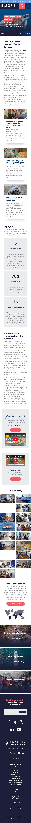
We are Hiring (15, 776)
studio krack (24, 821)
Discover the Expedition (15, 604)
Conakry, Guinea (17, 638)
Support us (15, 772)
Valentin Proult (18, 426)
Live (22, 6)
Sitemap (20, 819)
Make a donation (15, 774)
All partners (15, 807)
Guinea (6, 54)
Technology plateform (15, 782)
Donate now (4, 1)
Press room (15, 758)
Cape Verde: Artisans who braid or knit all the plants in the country (15, 162)
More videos (15, 430)
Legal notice (12, 819)
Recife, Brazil (14, 684)
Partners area (15, 778)
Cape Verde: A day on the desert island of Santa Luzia (14, 199)
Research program (15, 784)
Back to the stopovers (15, 661)
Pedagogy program (15, 780)
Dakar (25, 50)
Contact (15, 770)
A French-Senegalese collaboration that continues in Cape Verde (14, 124)
